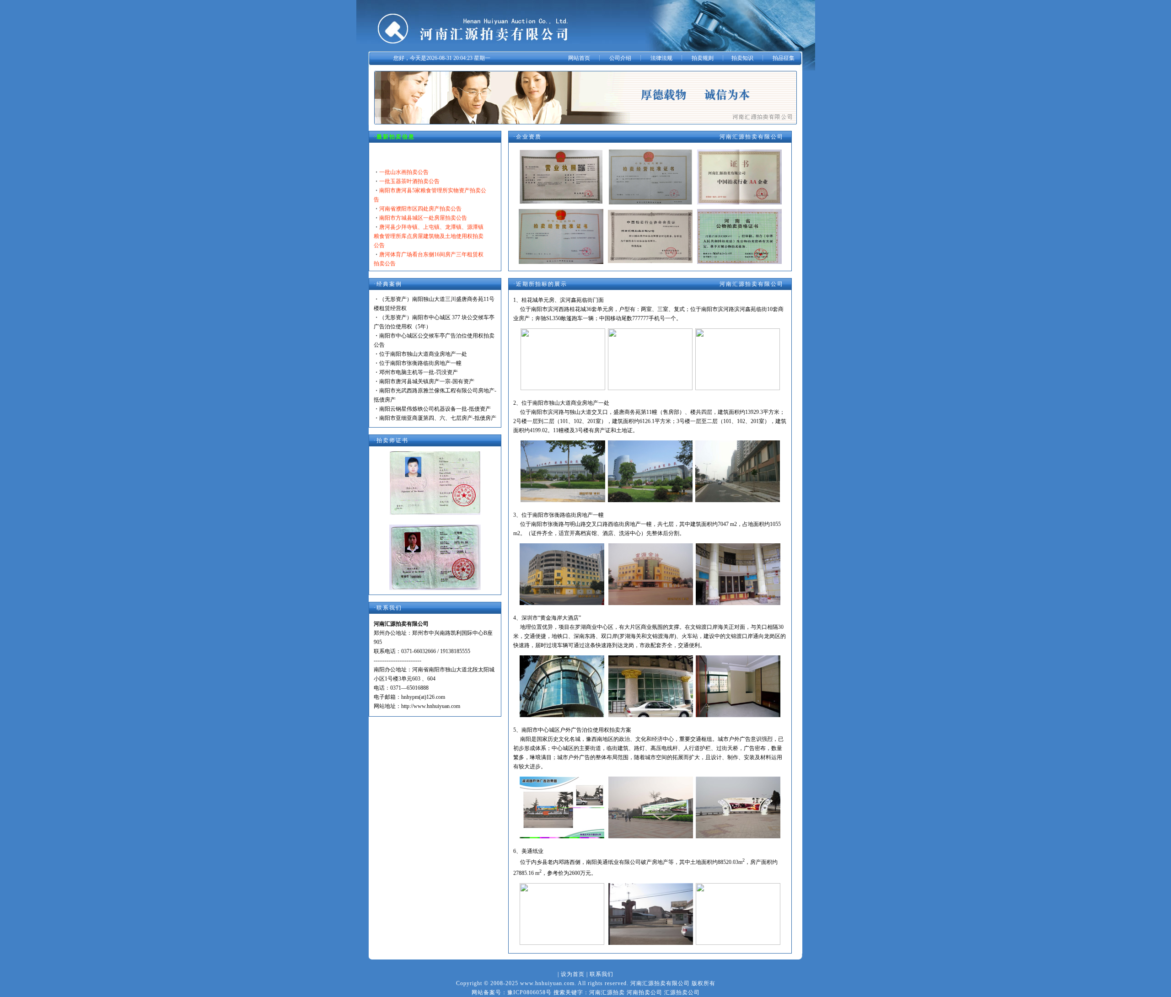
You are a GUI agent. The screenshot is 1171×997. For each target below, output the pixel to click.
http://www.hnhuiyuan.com (430, 706)
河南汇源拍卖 (607, 992)
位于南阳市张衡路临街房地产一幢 (420, 363)
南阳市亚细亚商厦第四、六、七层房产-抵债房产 (437, 418)
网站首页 (579, 58)
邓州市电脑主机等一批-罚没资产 (418, 372)
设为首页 (573, 974)
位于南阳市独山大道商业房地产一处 (423, 354)
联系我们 (601, 974)
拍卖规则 (703, 58)
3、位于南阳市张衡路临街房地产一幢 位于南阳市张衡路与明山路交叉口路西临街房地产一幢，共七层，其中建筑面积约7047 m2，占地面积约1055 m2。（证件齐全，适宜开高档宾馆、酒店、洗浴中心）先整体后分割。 (647, 524)
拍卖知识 (742, 58)
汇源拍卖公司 (682, 992)
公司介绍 (620, 58)
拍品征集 (784, 58)
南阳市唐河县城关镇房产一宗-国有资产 (426, 381)
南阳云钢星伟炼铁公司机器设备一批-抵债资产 (435, 409)
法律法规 (661, 58)
